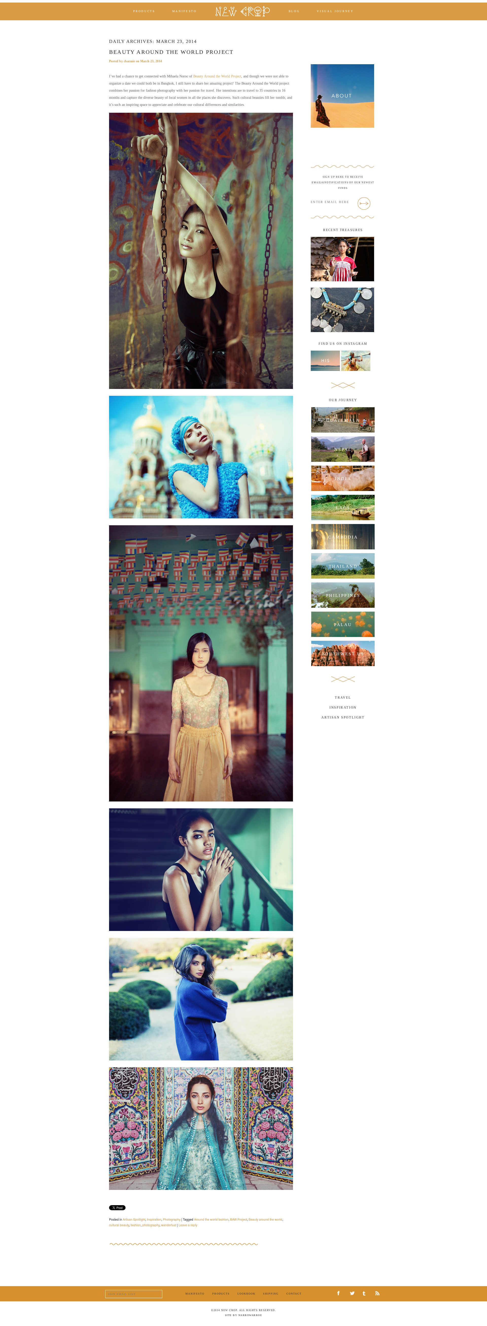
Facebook (340, 1293)
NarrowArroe (250, 1315)
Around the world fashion (211, 1219)
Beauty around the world (265, 1219)
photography (151, 1225)
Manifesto (184, 11)
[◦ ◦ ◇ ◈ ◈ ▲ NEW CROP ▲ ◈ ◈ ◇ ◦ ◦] (242, 11)
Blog (294, 11)
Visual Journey (335, 11)
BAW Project (238, 1219)
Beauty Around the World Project (171, 52)
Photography (172, 1219)
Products (144, 11)
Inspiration (154, 1219)
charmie (129, 61)
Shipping (271, 1293)
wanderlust (168, 1225)
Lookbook (246, 1293)
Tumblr (366, 1293)
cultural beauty (119, 1225)
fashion (136, 1225)
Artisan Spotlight (134, 1219)
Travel (343, 697)
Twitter (353, 1294)
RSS (378, 1293)
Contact (294, 1293)
